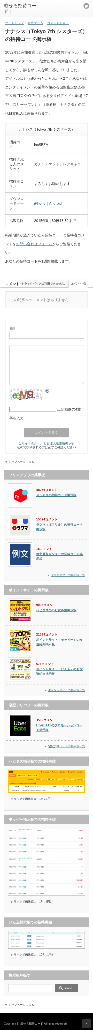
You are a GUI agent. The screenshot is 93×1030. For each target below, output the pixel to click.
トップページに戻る (21, 461)
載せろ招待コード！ (20, 8)
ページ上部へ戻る (86, 1023)
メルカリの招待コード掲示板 (56, 495)
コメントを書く (58, 23)
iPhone (39, 203)
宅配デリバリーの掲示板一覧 (66, 746)
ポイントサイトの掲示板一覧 (66, 690)
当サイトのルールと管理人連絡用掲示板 (46, 443)
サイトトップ (14, 23)
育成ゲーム (35, 23)
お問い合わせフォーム (34, 244)
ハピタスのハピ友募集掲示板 (56, 610)
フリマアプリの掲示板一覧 (68, 575)
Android (55, 203)
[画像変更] (47, 391)
